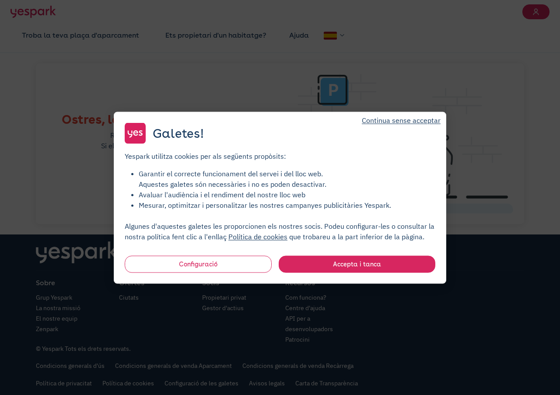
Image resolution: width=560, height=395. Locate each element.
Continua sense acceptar (401, 119)
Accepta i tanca (357, 263)
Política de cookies (257, 236)
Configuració (198, 263)
